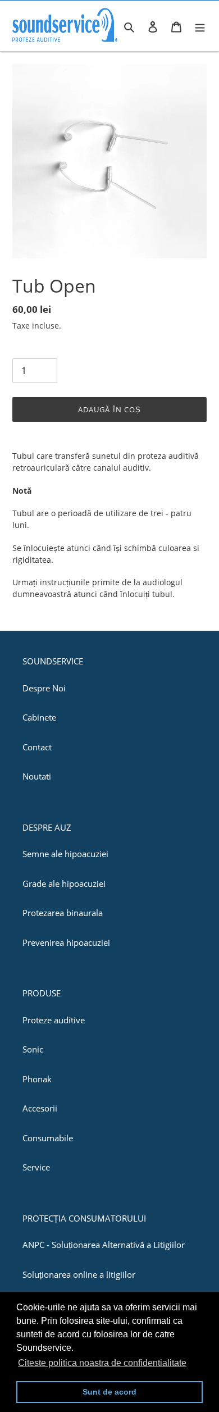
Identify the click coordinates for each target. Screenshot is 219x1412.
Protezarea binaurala (62, 912)
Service (36, 1167)
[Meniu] (200, 26)
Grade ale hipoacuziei (64, 883)
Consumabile (47, 1138)
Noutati (36, 776)
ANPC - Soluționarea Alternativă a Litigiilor (103, 1244)
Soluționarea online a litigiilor (78, 1274)
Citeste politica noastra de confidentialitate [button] (102, 1363)
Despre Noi (44, 688)
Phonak (37, 1079)
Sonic (32, 1049)
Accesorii (39, 1108)
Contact (37, 747)
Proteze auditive (53, 1020)
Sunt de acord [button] (109, 1391)
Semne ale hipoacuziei (65, 853)
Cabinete (39, 717)
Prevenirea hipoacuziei (66, 942)
